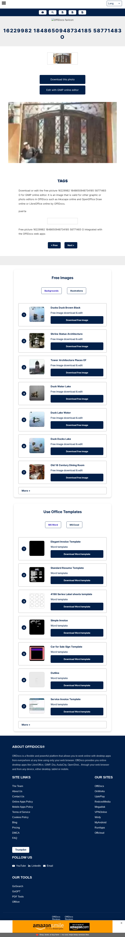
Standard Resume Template (67, 567)
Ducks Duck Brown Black (65, 307)
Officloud (99, 833)
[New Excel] (72, 12)
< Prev (54, 245)
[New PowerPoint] (82, 12)
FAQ (14, 838)
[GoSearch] (52, 12)
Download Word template (77, 554)
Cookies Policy (20, 817)
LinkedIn (36, 865)
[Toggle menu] (4, 3)
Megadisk (100, 807)
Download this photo (62, 79)
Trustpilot (20, 849)
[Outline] (38, 686)
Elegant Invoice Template (66, 541)
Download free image (77, 320)
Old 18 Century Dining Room (67, 465)
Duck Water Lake (61, 386)
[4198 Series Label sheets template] (38, 607)
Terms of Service (21, 812)
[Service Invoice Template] (38, 712)
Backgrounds (52, 290)
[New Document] (62, 12)
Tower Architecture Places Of (68, 360)
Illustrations (76, 290)
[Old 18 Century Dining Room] (38, 478)
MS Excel (74, 524)
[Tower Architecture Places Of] (38, 373)
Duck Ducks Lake (61, 438)
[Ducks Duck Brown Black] (38, 321)
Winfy (98, 817)
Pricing (16, 827)
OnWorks (100, 791)
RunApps (100, 827)
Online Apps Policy (22, 801)
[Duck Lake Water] (38, 426)
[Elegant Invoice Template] (38, 555)
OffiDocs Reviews (56, 917)
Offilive (16, 902)
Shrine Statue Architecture (67, 333)
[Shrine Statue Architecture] (38, 347)
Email (50, 865)
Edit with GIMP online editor (62, 89)
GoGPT (16, 891)
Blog (14, 822)
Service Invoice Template (66, 699)
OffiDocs (99, 786)
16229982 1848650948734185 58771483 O (62, 34)
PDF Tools (18, 896)
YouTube (21, 865)
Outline (55, 672)
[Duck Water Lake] (38, 399)
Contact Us (18, 796)
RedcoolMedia (103, 801)
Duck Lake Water (61, 412)
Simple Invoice (59, 620)
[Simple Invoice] (38, 633)
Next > (71, 245)
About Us (17, 791)
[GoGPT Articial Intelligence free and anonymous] (42, 12)
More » (26, 490)
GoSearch (17, 886)
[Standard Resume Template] (38, 581)
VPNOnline (101, 812)
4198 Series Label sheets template (71, 594)
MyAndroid (100, 822)
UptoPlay (100, 796)
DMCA (16, 833)
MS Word (53, 524)
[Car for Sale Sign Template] (38, 660)
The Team (17, 786)
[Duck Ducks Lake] (38, 452)
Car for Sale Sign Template (66, 646)
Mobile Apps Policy (22, 807)
